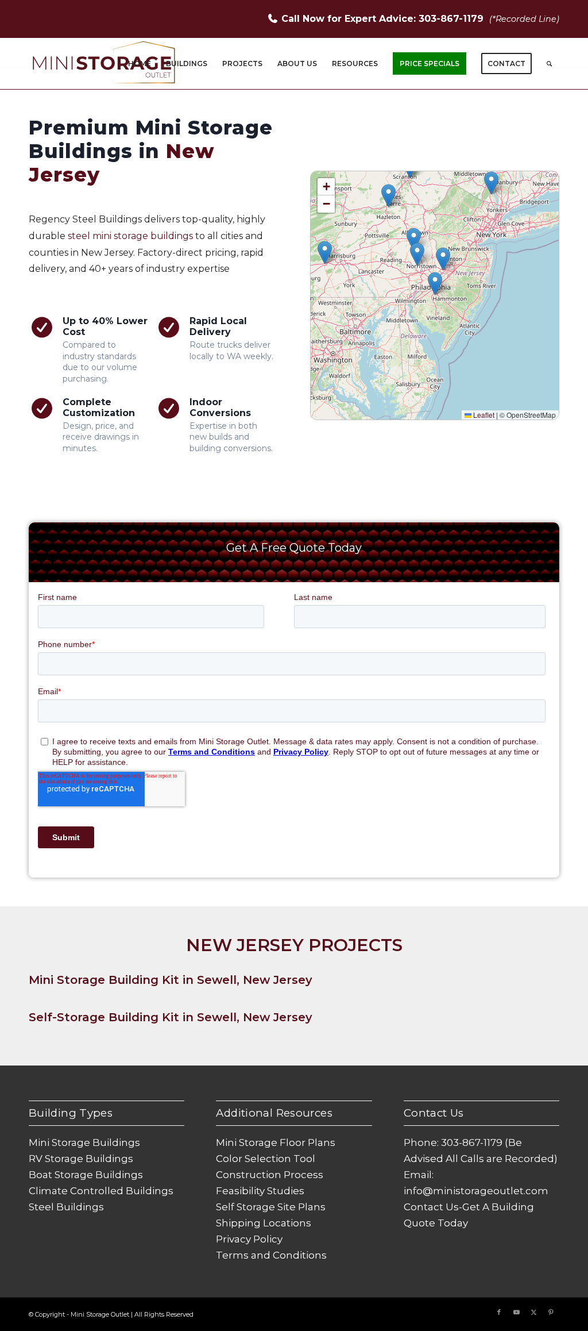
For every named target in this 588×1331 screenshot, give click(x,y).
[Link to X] (533, 1312)
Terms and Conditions (271, 1255)
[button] (435, 283)
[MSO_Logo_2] (105, 64)
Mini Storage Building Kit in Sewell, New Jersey (170, 980)
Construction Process (269, 1174)
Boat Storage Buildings (86, 1174)
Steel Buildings (66, 1207)
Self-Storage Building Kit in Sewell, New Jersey (170, 1017)
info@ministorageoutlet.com (476, 1191)
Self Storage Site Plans (271, 1207)
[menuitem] (139, 64)
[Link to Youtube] (516, 1312)
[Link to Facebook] (499, 1312)
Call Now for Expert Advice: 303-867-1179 (383, 18)
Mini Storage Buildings (84, 1142)
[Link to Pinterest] (550, 1312)
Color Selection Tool (265, 1158)
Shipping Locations (263, 1223)
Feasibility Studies (260, 1191)
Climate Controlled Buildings (101, 1191)
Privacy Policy (249, 1239)
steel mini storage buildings (130, 235)
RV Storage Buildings (81, 1158)
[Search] (549, 64)
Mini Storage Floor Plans (275, 1142)
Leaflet (482, 415)
